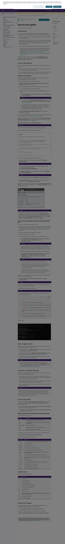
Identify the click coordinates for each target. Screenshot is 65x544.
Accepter (49, 6)
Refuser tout (57, 6)
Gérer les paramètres (38, 6)
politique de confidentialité (38, 1)
